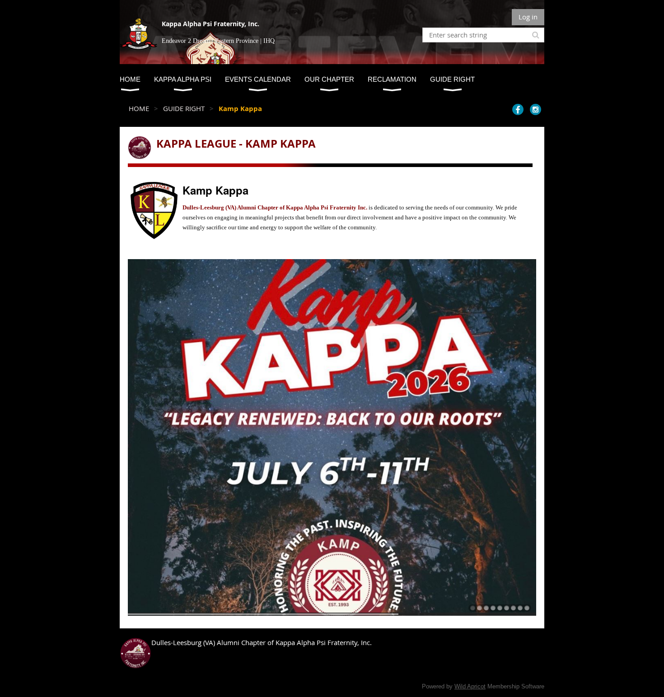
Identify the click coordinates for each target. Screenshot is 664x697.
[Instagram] (535, 109)
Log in (528, 16)
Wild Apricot (470, 686)
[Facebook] (518, 109)
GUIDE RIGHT (184, 108)
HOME (139, 108)
